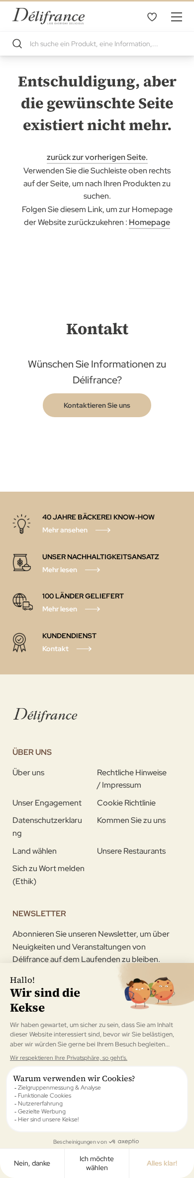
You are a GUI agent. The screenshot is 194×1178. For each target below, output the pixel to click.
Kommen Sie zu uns (131, 820)
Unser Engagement (47, 803)
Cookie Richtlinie (126, 803)
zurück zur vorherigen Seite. (97, 157)
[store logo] (48, 16)
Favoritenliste (152, 16)
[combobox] (97, 44)
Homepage (149, 222)
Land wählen (34, 851)
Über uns (28, 772)
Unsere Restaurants (131, 851)
